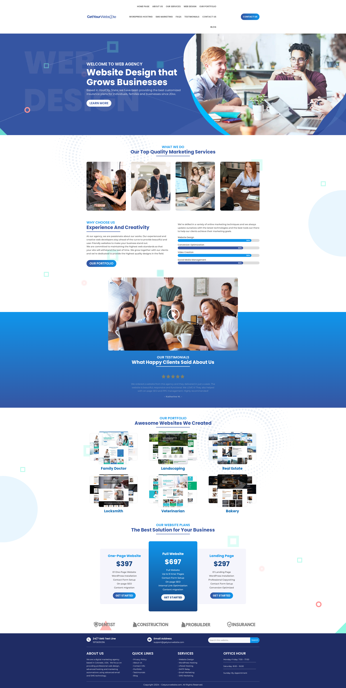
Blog (213, 27)
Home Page (143, 6)
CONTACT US (250, 16)
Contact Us (209, 16)
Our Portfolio (207, 6)
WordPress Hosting (141, 16)
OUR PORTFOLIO (101, 263)
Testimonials (191, 16)
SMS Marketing (164, 16)
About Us (157, 6)
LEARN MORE (98, 103)
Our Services (173, 6)
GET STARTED (124, 595)
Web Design (190, 6)
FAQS (178, 16)
